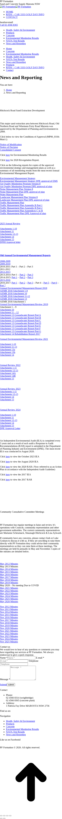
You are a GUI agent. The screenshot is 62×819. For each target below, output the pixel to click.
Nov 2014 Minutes (9, 612)
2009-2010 (5, 264)
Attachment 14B (8, 376)
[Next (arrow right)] (4, 818)
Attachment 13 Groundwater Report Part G (20, 331)
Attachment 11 (7, 231)
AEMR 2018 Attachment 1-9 (14, 291)
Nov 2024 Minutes (9, 639)
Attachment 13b (7, 352)
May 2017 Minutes (9, 577)
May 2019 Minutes (9, 582)
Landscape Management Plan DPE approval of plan (24, 200)
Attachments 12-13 (9, 234)
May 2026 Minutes (9, 601)
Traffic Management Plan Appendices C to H (21, 210)
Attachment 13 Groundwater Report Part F (20, 328)
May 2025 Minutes (9, 599)
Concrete (10, 726)
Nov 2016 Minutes (9, 617)
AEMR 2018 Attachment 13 (13, 299)
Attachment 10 (7, 309)
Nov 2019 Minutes (9, 625)
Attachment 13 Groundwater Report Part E (20, 326)
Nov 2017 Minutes (9, 620)
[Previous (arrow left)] (1, 818)
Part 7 (3, 285)
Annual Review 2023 (10, 389)
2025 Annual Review (10, 223)
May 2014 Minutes (9, 569)
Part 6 (54, 282)
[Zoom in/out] (10, 815)
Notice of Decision (9, 147)
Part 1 (14, 277)
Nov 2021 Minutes (9, 631)
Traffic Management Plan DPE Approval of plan (23, 213)
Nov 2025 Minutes (9, 641)
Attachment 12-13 (8, 420)
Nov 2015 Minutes (9, 614)
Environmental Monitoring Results (22, 729)
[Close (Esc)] (1, 815)
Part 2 (22, 274)
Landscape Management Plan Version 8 (19, 197)
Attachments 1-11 (8, 368)
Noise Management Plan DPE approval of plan (22, 192)
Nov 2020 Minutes (9, 628)
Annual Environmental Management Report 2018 (23, 288)
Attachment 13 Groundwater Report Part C (20, 320)
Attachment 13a (7, 349)
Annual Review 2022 (10, 365)
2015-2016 (5, 280)
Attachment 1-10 (8, 344)
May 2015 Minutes (9, 572)
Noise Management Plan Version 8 (16, 189)
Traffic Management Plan (12, 202)
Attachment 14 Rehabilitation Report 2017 (20, 334)
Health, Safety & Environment (20, 721)
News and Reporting (16, 734)
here (8, 155)
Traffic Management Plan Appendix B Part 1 (21, 205)
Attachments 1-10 (8, 228)
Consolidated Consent (10, 150)
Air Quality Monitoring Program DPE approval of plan (26, 186)
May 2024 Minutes (9, 596)
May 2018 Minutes (9, 580)
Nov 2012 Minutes (9, 606)
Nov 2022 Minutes (9, 633)
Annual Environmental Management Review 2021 (24, 339)
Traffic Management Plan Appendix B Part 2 (21, 208)
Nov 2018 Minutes (9, 623)
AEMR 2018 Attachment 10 (13, 293)
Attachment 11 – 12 (9, 312)
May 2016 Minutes (9, 574)
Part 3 (30, 274)
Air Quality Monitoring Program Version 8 (20, 183)
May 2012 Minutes (9, 564)
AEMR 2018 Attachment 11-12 (15, 296)
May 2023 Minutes (9, 593)
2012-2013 (5, 272)
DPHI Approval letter (10, 242)
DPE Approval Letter (10, 428)
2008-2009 (5, 261)
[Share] (4, 815)
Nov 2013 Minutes (9, 609)
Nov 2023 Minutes (9, 636)
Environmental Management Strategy (17, 178)
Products (10, 724)
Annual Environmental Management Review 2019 (24, 304)
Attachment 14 (7, 236)
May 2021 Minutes (9, 588)
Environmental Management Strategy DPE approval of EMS (29, 181)
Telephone (33, 661)
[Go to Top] (31, 812)
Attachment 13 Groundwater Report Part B (20, 318)
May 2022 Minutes (9, 590)
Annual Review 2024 (10, 410)
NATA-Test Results (15, 732)
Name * (4, 657)
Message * (5, 679)
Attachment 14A (8, 373)
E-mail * (40, 657)
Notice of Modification (11, 144)
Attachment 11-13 (8, 347)
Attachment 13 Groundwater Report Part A (20, 315)
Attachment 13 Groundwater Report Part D (20, 323)
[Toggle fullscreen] (7, 815)
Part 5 (46, 282)
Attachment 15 (7, 239)
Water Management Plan (11, 194)
